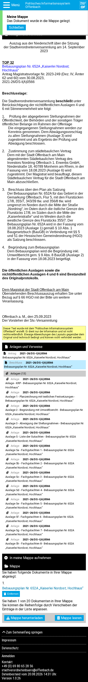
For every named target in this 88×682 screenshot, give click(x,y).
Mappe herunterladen (26, 618)
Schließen (16, 27)
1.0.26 (17, 678)
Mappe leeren (71, 618)
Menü (15, 5)
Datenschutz (10, 648)
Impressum (9, 640)
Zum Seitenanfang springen (24, 632)
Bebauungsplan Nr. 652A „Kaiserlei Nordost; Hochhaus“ (42, 588)
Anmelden (8, 656)
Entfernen (13, 593)
